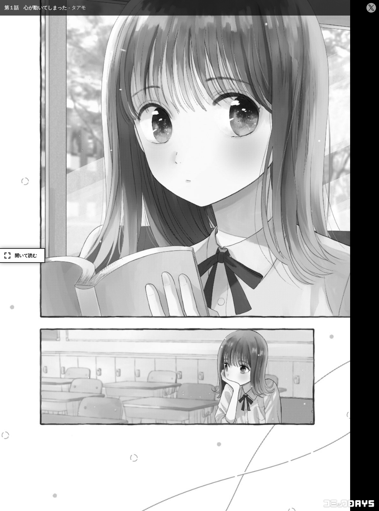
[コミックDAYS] (349, 503)
